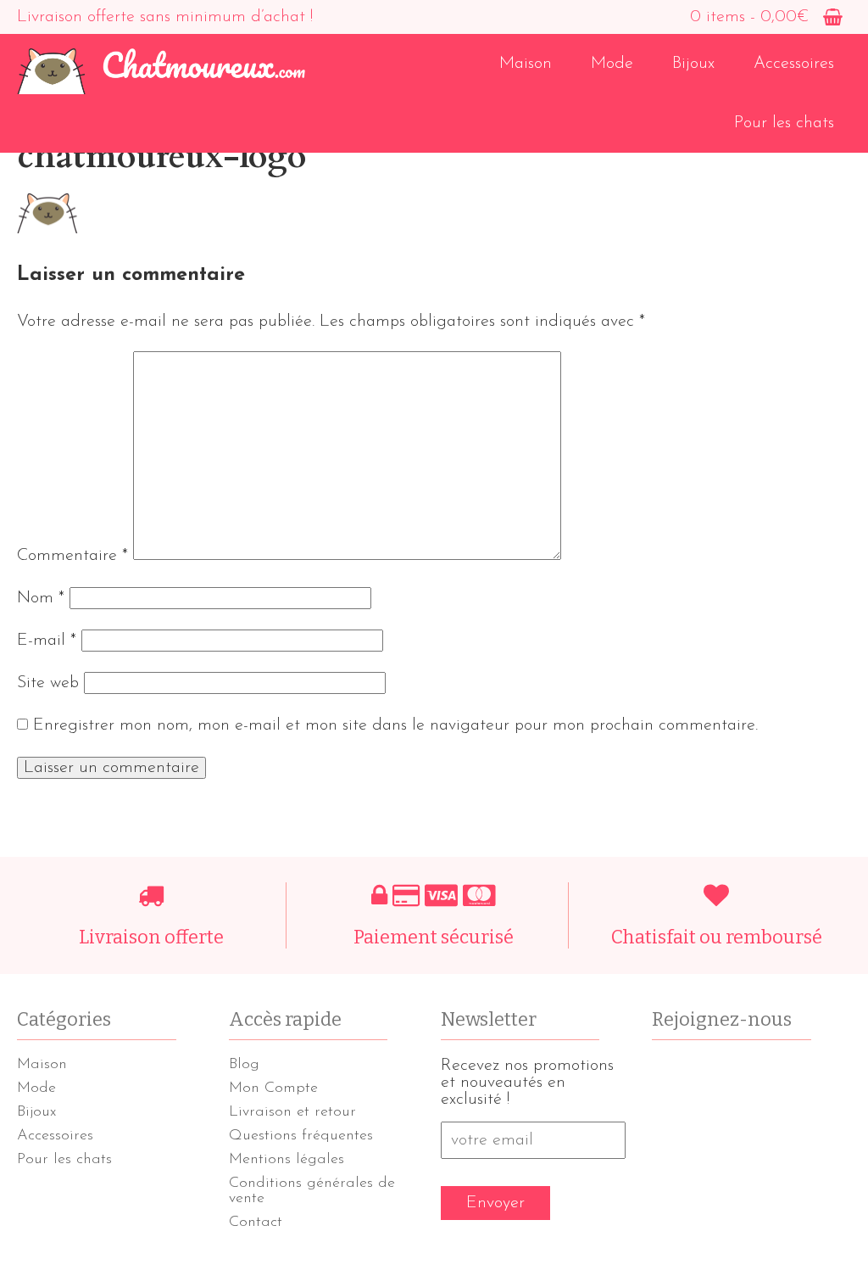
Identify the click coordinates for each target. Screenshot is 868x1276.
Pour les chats (784, 123)
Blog (244, 1064)
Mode (612, 63)
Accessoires (794, 63)
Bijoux (693, 63)
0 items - (749, 16)
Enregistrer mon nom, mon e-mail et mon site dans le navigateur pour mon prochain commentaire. (395, 725)
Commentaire (72, 555)
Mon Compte (273, 1088)
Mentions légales (286, 1159)
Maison (525, 63)
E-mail (46, 640)
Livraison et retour (292, 1112)
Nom (40, 598)
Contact (255, 1222)
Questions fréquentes (301, 1136)
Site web (48, 682)
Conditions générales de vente (312, 1191)
